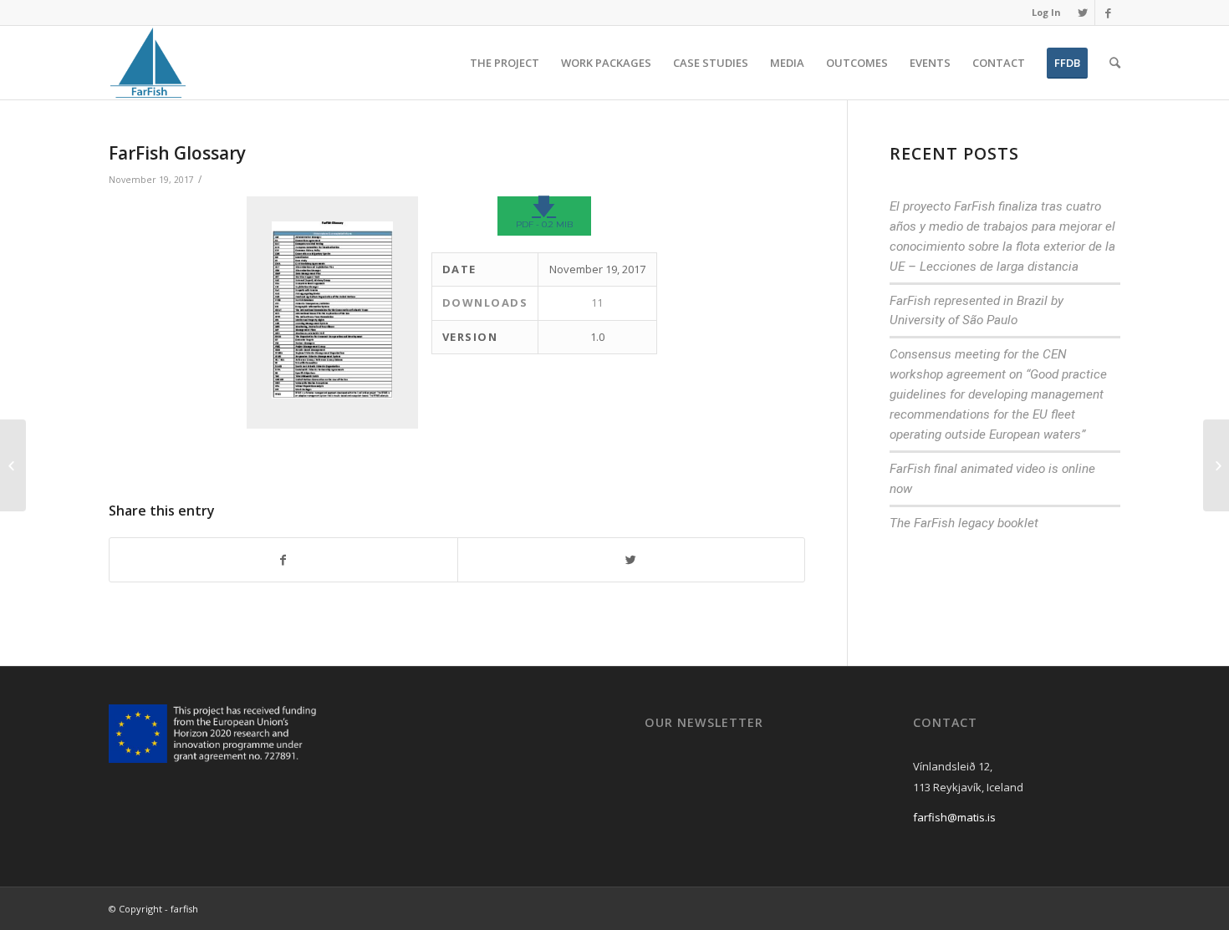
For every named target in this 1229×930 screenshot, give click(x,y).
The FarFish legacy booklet (964, 523)
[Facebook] (1107, 12)
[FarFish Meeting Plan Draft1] (13, 465)
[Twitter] (1082, 12)
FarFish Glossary (177, 153)
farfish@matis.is (954, 817)
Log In (1046, 12)
